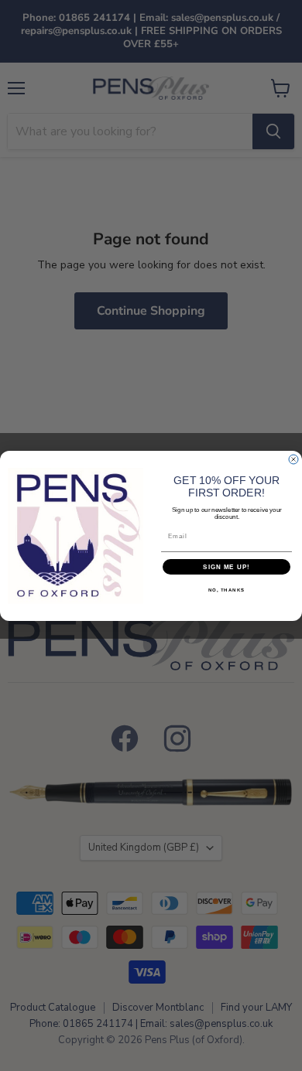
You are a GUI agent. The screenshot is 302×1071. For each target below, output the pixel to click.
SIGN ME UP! (226, 566)
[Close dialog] (293, 459)
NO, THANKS (226, 589)
